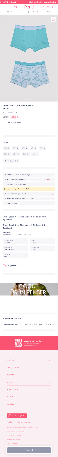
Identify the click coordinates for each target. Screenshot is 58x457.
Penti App (11, 397)
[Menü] (4, 7)
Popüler (10, 360)
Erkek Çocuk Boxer (14, 12)
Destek (10, 382)
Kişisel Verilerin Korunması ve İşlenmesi (22, 427)
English (10, 404)
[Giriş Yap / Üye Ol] (48, 7)
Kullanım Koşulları (14, 439)
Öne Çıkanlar (13, 368)
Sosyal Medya (13, 389)
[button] (26, 99)
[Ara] (10, 7)
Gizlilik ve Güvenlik (14, 435)
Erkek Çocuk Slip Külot (32, 325)
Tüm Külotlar (51, 325)
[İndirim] (15, 7)
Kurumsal (11, 375)
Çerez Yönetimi (12, 443)
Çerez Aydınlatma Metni (16, 431)
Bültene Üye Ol (18, 416)
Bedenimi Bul (13, 161)
